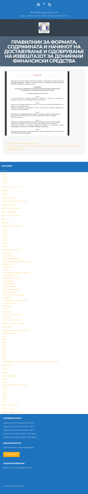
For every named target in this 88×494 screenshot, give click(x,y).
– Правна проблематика (11, 289)
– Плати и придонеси (10, 286)
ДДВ (3, 219)
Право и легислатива (10, 405)
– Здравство (6, 264)
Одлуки (4, 372)
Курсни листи (7, 365)
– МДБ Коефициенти (10, 333)
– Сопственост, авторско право (14, 300)
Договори (5, 222)
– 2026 (4, 396)
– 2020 (4, 177)
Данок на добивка (9, 212)
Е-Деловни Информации (11, 226)
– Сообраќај (6, 297)
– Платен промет (8, 283)
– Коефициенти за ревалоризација (15, 330)
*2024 (4, 347)
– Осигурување (8, 281)
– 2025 (4, 240)
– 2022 (4, 180)
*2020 (4, 342)
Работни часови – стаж (11, 186)
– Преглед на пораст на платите (14, 385)
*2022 (4, 339)
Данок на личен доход (10, 215)
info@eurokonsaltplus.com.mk (46, 12)
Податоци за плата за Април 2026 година (19, 433)
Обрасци (5, 369)
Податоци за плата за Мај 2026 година (18, 430)
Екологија (5, 170)
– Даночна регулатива (10, 258)
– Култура (5, 270)
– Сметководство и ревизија (13, 295)
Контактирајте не (11, 454)
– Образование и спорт (11, 278)
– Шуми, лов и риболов (11, 320)
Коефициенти (7, 327)
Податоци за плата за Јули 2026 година (18, 423)
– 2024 (4, 238)
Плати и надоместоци (10, 376)
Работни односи (8, 408)
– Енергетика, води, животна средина (16, 261)
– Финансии (6, 317)
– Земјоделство (8, 267)
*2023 (4, 345)
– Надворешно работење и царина (16, 272)
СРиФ (4, 174)
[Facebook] (44, 4)
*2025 (4, 350)
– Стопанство (7, 306)
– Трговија (6, 311)
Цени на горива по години (12, 412)
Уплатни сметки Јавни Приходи (14, 201)
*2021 (4, 336)
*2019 (4, 359)
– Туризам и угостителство (12, 314)
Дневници (5, 190)
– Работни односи (9, 292)
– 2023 (4, 235)
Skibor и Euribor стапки (10, 208)
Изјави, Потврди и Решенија (13, 323)
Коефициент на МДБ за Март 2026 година (20, 437)
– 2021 (4, 183)
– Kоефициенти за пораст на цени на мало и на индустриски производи (30, 361)
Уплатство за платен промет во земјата (20, 143)
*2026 (4, 353)
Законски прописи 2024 (11, 250)
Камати (5, 194)
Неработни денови (9, 197)
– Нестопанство (8, 275)
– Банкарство (7, 253)
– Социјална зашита (9, 303)
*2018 (4, 356)
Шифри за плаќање (9, 204)
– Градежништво (8, 256)
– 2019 (4, 243)
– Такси (4, 309)
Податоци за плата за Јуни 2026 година (18, 426)
